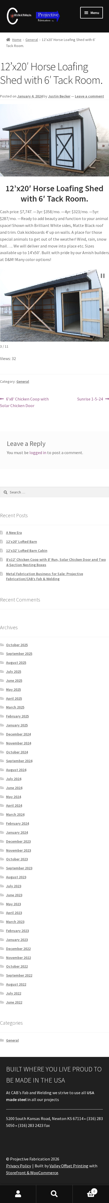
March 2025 (15, 707)
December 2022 (18, 948)
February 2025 (17, 716)
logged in (37, 452)
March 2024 (15, 814)
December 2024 (18, 734)
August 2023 (16, 877)
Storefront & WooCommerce (32, 1172)
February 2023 (17, 930)
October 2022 (17, 966)
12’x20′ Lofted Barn (21, 541)
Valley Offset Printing (68, 1165)
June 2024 (14, 787)
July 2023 (13, 886)
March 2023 (15, 921)
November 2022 (18, 957)
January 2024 (17, 832)
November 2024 (18, 743)
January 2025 (17, 725)
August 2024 (16, 769)
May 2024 (13, 796)
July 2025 (13, 671)
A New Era (14, 532)
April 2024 (14, 805)
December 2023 (18, 841)
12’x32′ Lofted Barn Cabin (26, 550)
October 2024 (17, 752)
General (31, 39)
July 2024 (13, 778)
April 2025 (14, 698)
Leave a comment (89, 96)
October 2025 (17, 644)
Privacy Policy (18, 1165)
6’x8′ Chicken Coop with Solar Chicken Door (24, 402)
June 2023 (14, 895)
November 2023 (18, 850)
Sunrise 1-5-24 (90, 399)
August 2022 (16, 984)
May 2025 (13, 689)
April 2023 (14, 912)
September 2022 (19, 975)
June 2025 (14, 680)
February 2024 (17, 823)
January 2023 (17, 939)
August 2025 (16, 662)
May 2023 (13, 904)
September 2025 (19, 653)
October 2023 (17, 859)
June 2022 (14, 1002)
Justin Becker (59, 96)
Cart (84, 1189)
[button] (102, 276)
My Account (18, 1194)
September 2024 (19, 760)
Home (16, 39)
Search (54, 1194)
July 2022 (13, 993)
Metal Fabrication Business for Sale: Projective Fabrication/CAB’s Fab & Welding (44, 576)
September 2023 (19, 868)
